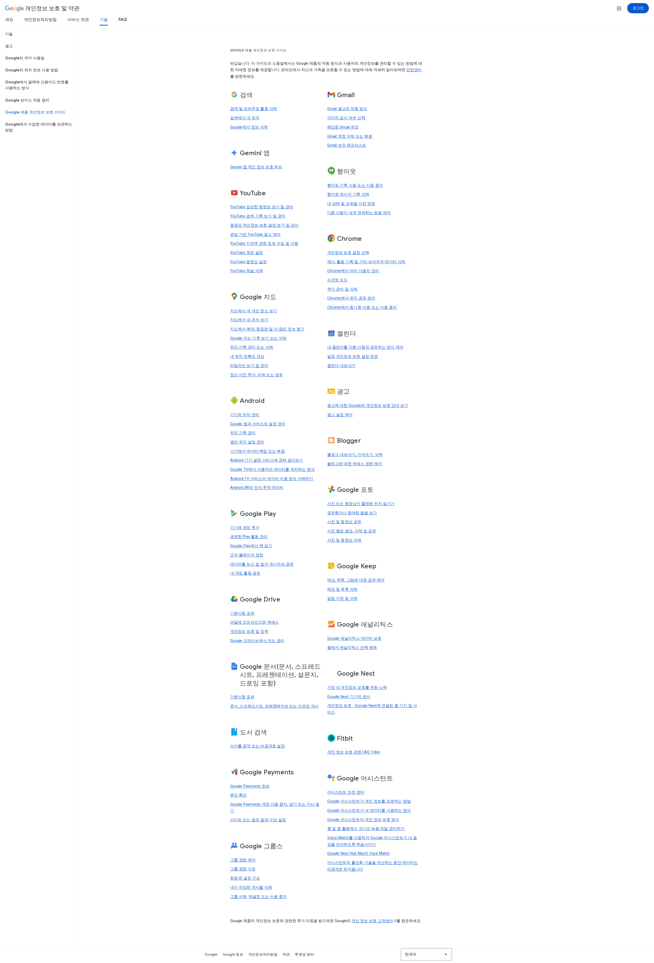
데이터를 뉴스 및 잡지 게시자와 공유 (262, 564)
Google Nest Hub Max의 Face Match (358, 853)
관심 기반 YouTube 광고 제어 (255, 234)
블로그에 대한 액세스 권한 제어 (354, 463)
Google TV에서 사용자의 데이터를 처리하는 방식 (272, 469)
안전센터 (414, 69)
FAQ (123, 19)
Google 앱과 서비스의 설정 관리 (258, 424)
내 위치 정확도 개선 (247, 356)
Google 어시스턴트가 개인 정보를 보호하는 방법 (369, 801)
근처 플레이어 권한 (246, 555)
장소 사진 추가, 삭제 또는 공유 (256, 374)
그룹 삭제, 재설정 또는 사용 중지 (258, 896)
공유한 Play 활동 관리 (249, 536)
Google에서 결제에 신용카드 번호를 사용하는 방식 (36, 85)
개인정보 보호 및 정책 (249, 631)
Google (211, 954)
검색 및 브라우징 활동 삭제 (253, 108)
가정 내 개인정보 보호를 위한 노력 (357, 687)
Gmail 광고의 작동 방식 (347, 108)
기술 (104, 19)
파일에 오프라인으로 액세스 (254, 622)
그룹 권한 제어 (243, 860)
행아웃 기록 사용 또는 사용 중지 (355, 185)
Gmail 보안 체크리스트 (346, 145)
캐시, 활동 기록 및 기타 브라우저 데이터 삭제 (366, 261)
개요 (9, 19)
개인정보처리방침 (40, 19)
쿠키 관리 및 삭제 (342, 289)
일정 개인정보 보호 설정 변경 (352, 356)
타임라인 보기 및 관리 (249, 365)
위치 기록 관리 (243, 432)
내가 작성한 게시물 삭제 (251, 887)
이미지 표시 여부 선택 (346, 118)
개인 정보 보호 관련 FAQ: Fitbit (353, 752)
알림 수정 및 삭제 (342, 598)
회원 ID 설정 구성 (245, 878)
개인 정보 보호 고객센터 (372, 921)
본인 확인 (238, 795)
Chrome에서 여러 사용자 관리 (353, 270)
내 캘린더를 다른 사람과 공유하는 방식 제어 (365, 347)
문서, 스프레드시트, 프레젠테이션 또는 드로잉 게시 (274, 706)
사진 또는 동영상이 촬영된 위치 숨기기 (361, 503)
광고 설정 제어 (340, 414)
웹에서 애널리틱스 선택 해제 (352, 647)
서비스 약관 (78, 19)
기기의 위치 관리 (245, 414)
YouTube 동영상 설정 (248, 261)
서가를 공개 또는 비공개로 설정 (257, 746)
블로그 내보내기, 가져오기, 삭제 (355, 454)
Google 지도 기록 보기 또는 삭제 (258, 338)
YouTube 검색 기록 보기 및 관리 (258, 216)
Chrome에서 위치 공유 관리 (351, 298)
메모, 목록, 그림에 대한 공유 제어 (356, 580)
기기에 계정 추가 (245, 527)
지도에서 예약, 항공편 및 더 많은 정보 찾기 (267, 329)
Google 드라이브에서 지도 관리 (257, 640)
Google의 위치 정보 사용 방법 (31, 70)
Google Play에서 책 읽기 (251, 545)
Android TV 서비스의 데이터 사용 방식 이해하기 (271, 478)
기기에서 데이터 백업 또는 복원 (257, 451)
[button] (619, 8)
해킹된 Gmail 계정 (342, 127)
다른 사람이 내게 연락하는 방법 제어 (359, 212)
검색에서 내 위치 (245, 118)
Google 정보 (233, 954)
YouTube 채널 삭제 (246, 270)
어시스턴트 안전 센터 (345, 792)
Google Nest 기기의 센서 (348, 696)
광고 (9, 46)
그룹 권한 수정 (243, 869)
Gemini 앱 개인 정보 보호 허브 (256, 167)
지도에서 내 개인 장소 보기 (253, 311)
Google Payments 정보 (250, 786)
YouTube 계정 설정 (246, 252)
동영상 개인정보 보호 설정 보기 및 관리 (264, 225)
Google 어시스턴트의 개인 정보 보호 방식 (363, 819)
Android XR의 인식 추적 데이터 (257, 487)
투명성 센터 (304, 954)
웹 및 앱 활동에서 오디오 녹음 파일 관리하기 (366, 828)
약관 (286, 954)
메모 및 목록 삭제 (342, 589)
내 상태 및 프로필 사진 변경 (351, 203)
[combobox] (426, 954)
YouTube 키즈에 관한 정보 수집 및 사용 (264, 243)
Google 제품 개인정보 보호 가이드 (35, 112)
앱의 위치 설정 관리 (247, 442)
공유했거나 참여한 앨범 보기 (352, 513)
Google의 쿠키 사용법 (24, 58)
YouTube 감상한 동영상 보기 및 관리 (262, 207)
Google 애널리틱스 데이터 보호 (354, 638)
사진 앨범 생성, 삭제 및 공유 (351, 531)
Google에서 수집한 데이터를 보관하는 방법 (38, 127)
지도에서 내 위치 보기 (249, 320)
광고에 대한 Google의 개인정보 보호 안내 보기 (367, 405)
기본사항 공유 (242, 613)
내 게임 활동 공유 (245, 573)
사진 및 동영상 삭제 (344, 540)
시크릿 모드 (337, 280)
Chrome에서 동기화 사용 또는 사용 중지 (362, 307)
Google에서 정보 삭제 (249, 127)
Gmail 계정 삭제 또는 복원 (349, 136)
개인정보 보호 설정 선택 (348, 252)
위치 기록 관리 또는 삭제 (251, 347)
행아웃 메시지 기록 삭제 (348, 194)
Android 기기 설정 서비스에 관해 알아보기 (266, 460)
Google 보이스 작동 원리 (27, 100)
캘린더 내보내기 (341, 365)
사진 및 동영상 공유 (344, 521)
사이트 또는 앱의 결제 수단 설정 (258, 820)
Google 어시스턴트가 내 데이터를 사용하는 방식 (369, 810)
